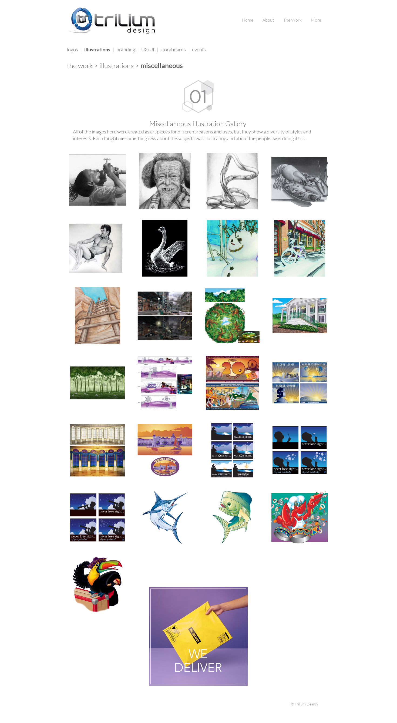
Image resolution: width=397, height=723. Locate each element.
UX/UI (147, 49)
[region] (198, 637)
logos (72, 49)
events (199, 49)
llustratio (114, 65)
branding (125, 49)
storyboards (173, 49)
